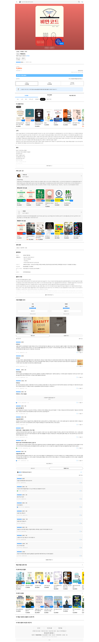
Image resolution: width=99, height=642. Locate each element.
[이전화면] (16, 2)
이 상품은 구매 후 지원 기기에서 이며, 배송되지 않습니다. (38, 89)
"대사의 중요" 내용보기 (49, 373)
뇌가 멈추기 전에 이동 (39, 581)
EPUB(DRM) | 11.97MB (28, 266)
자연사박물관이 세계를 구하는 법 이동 (40, 231)
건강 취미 (22, 247)
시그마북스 (18, 59)
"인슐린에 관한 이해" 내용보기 (49, 456)
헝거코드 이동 (21, 198)
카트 (82, 2)
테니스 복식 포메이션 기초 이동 (77, 604)
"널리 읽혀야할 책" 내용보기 (49, 409)
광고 (66, 634)
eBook (17, 247)
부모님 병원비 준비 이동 (20, 604)
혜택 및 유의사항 (33, 313)
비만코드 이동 (30, 198)
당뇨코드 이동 (59, 198)
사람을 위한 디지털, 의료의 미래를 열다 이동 (39, 604)
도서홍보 (63, 634)
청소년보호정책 (45, 634)
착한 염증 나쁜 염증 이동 (29, 581)
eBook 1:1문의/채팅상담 (61, 631)
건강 (26, 247)
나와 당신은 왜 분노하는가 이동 (30, 231)
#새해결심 (18, 106)
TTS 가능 (26, 260)
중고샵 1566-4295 (52, 631)
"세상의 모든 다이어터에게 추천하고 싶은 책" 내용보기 (49, 444)
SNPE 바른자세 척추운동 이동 (77, 581)
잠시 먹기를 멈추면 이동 (40, 198)
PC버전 (49, 634)
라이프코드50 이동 (67, 604)
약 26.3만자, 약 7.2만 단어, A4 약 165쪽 (31, 268)
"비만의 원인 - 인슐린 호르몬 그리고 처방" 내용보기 (49, 432)
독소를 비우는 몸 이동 (68, 198)
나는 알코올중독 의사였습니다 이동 (58, 581)
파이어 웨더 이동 (68, 231)
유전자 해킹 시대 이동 (78, 231)
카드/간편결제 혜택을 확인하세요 (75, 78)
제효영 (23, 58)
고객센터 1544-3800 (36, 631)
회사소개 (53, 634)
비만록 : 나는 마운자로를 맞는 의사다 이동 (20, 581)
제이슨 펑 (18, 58)
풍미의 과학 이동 (59, 232)
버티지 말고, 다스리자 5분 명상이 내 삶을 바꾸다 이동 (48, 604)
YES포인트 (18, 70)
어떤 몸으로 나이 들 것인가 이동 (49, 198)
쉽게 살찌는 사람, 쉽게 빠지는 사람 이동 (67, 581)
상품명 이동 (20, 118)
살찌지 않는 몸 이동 (48, 581)
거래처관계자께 (58, 634)
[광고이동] (79, 2)
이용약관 (33, 634)
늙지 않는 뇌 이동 (49, 231)
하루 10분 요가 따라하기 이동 (58, 604)
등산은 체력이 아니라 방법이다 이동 (29, 604)
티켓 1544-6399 (44, 631)
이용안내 (18, 257)
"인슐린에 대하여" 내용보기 (49, 420)
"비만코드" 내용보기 (49, 347)
